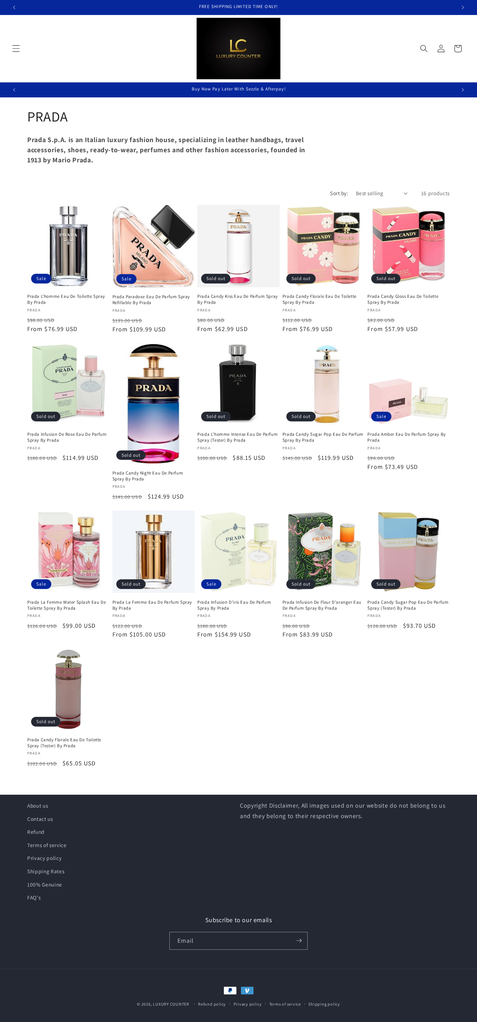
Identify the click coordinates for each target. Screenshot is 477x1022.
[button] (16, 48)
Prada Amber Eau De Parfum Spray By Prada (406, 437)
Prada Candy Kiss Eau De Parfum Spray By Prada (237, 299)
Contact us (40, 818)
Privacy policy (44, 858)
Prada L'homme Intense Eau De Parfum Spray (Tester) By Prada (237, 437)
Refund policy (212, 1004)
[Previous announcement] (14, 7)
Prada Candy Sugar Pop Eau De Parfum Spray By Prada (323, 437)
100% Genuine (44, 884)
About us (37, 805)
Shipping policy (324, 1004)
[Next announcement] (462, 7)
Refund (36, 831)
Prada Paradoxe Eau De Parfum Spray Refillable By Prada (151, 300)
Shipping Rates (45, 871)
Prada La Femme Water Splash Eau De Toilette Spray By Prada (66, 605)
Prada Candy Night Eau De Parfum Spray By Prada (147, 476)
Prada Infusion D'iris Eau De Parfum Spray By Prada (234, 605)
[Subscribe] (299, 941)
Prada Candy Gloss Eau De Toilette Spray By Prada (402, 299)
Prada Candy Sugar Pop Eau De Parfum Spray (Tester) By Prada (407, 605)
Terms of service (47, 844)
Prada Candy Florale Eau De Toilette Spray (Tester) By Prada (64, 742)
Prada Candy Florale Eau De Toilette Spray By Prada (319, 299)
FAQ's (34, 897)
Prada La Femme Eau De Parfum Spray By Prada (152, 605)
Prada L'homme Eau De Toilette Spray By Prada (66, 299)
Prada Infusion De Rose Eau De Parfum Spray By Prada (67, 437)
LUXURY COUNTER (171, 1004)
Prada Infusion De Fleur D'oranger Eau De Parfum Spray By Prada (321, 605)
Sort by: (339, 193)
